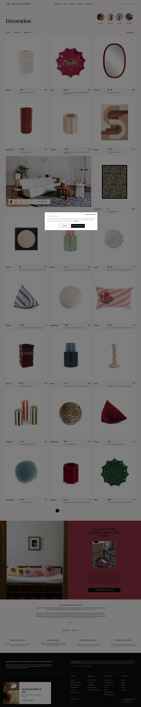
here (76, 221)
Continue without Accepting (90, 214)
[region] (71, 221)
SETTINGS (64, 225)
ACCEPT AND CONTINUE (78, 225)
